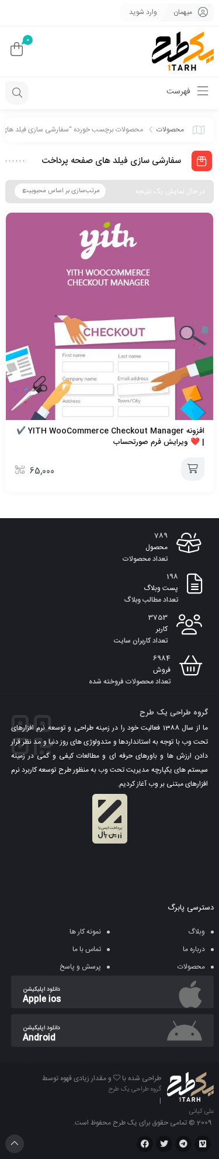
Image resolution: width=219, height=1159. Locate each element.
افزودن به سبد (192, 469)
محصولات (170, 130)
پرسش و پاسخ (80, 967)
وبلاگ (196, 932)
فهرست (179, 92)
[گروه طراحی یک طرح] (183, 52)
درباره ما (194, 949)
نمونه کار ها (85, 932)
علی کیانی (201, 1111)
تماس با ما (86, 949)
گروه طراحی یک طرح (135, 1089)
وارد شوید (143, 12)
